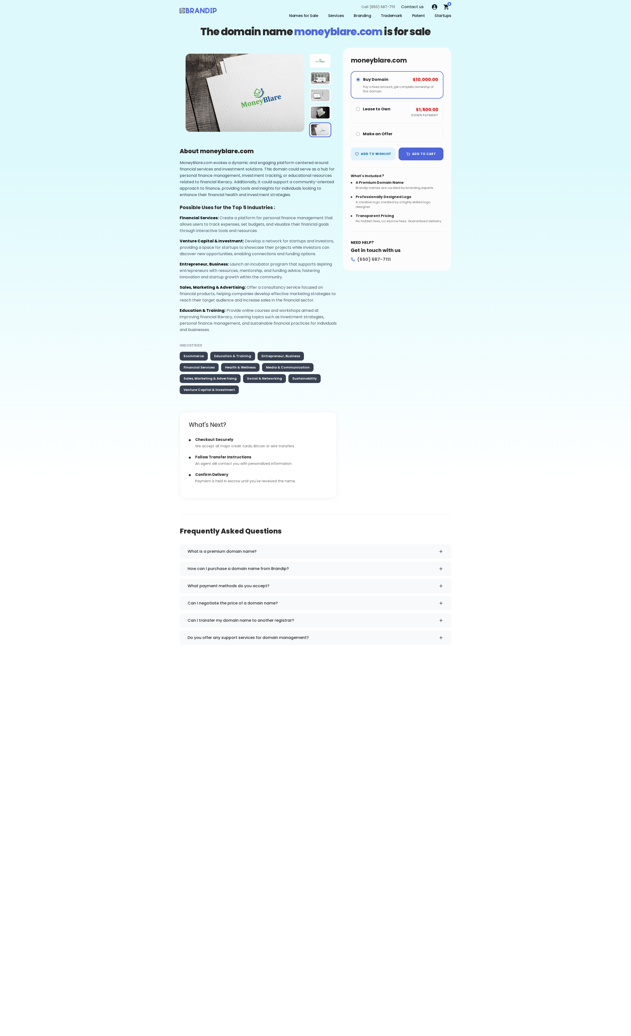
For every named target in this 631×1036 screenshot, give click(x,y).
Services (336, 15)
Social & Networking (264, 378)
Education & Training (232, 356)
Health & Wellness (240, 367)
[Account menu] (434, 7)
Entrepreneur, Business (281, 356)
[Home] (198, 12)
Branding (362, 15)
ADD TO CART (424, 154)
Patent (418, 15)
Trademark (391, 15)
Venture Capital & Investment (209, 389)
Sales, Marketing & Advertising (210, 378)
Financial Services (199, 367)
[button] (320, 61)
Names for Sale (303, 15)
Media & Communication (288, 367)
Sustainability (304, 378)
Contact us (412, 7)
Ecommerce (194, 356)
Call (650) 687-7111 (378, 6)
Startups (443, 15)
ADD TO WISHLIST (376, 154)
